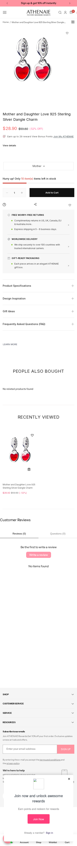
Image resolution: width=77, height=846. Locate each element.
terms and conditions (50, 759)
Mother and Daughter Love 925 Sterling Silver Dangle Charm (19, 486)
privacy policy (12, 763)
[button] (7, 3)
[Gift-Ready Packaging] (38, 263)
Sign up (66, 749)
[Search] (60, 12)
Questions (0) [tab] (58, 533)
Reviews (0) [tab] (19, 533)
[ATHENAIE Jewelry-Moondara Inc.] (38, 12)
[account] (65, 12)
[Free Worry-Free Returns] (38, 224)
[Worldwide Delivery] (38, 245)
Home (6, 22)
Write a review (38, 555)
